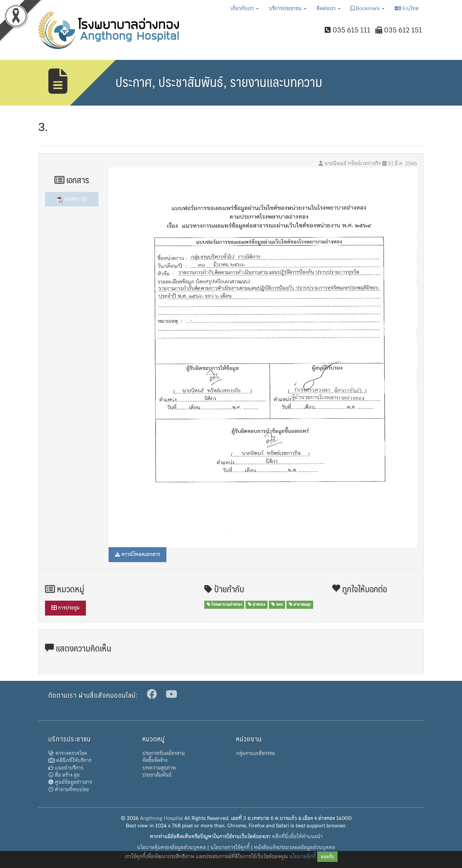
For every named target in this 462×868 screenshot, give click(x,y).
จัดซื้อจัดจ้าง (154, 760)
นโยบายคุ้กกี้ (302, 856)
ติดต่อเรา (327, 8)
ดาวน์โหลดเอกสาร (140, 554)
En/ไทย (410, 8)
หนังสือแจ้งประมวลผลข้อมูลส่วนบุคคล (294, 847)
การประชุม (67, 608)
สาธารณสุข (302, 604)
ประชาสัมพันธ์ (156, 775)
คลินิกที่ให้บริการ (73, 760)
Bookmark (367, 8)
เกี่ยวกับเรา (243, 8)
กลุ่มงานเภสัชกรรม (255, 753)
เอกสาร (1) (75, 199)
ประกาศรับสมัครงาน (163, 753)
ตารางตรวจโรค (70, 753)
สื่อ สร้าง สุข (66, 775)
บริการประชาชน (286, 8)
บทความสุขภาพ (159, 768)
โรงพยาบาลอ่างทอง (226, 604)
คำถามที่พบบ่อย (71, 789)
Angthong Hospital (161, 818)
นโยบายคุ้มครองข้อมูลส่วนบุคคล (171, 847)
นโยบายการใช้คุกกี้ (230, 847)
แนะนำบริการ (68, 768)
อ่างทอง (258, 604)
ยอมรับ (327, 856)
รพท (279, 604)
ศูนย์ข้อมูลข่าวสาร (72, 782)
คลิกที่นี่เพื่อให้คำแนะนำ (297, 836)
